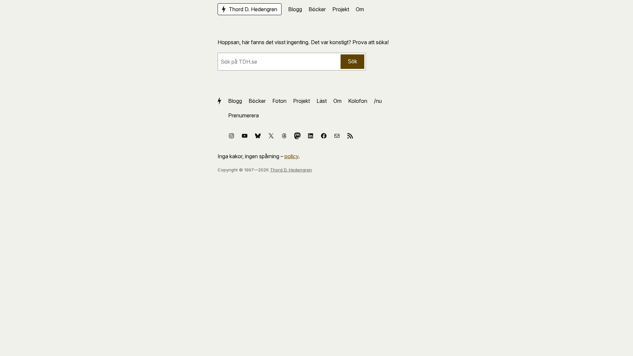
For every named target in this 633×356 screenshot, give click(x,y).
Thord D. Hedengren (291, 169)
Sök (352, 61)
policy (291, 156)
